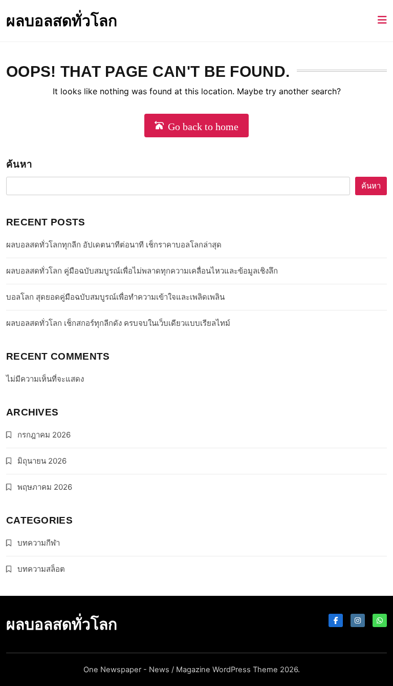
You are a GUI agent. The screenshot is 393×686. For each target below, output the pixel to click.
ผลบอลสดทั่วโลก (61, 20)
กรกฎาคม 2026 (44, 435)
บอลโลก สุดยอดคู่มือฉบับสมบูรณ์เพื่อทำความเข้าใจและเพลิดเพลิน (115, 297)
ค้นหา (19, 164)
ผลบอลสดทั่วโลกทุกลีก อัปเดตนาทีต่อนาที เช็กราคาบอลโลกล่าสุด (114, 245)
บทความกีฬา (38, 543)
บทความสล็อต (41, 569)
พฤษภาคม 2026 (44, 487)
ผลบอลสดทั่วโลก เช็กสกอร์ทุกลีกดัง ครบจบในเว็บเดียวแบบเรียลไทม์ (118, 323)
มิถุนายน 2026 (42, 461)
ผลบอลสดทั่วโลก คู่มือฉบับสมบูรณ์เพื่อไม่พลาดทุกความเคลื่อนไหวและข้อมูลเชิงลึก (142, 271)
